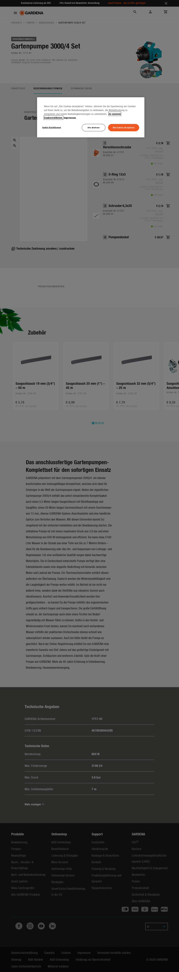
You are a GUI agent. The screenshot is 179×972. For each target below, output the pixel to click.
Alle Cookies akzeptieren (124, 127)
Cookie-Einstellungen (51, 127)
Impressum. (70, 117)
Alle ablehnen (94, 127)
